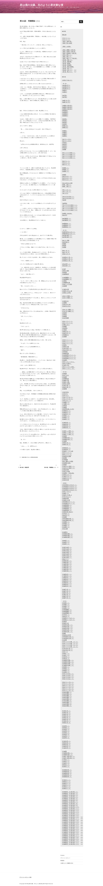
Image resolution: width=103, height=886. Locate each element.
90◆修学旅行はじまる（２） (69, 233)
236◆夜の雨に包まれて (67, 512)
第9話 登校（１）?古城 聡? (69, 58)
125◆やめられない (66, 306)
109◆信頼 (64, 272)
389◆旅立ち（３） (66, 783)
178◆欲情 (64, 405)
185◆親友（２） (66, 417)
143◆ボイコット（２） (67, 341)
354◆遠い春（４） (66, 716)
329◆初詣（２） (66, 668)
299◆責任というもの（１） (68, 618)
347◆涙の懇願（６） (67, 700)
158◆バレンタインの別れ (68, 367)
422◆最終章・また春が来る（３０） (70, 840)
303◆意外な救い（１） (67, 625)
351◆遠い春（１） (66, 711)
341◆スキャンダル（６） (68, 690)
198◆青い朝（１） (66, 442)
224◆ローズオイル (66, 491)
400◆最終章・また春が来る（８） (70, 803)
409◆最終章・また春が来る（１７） (70, 818)
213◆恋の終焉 (65, 469)
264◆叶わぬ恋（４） (67, 552)
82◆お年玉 (64, 215)
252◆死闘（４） (66, 527)
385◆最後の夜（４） (67, 775)
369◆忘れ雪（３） (66, 744)
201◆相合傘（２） (66, 449)
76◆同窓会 (64, 203)
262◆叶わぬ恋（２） (67, 549)
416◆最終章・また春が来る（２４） (70, 830)
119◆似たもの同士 (66, 292)
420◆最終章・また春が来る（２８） (70, 837)
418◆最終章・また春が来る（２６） (70, 834)
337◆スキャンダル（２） (68, 684)
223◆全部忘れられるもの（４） (69, 490)
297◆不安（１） (66, 614)
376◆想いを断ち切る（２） (68, 758)
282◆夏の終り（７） (67, 584)
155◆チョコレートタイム (68, 362)
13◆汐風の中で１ (66, 85)
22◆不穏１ (64, 95)
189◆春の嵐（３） (66, 426)
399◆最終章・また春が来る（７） (70, 802)
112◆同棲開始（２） (67, 279)
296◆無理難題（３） (67, 613)
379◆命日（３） (66, 763)
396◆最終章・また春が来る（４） (70, 797)
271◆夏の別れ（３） (67, 564)
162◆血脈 (64, 377)
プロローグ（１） (66, 38)
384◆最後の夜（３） (67, 773)
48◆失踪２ (64, 144)
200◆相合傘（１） (66, 448)
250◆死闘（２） (66, 523)
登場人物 (64, 34)
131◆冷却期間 (65, 318)
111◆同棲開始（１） (67, 277)
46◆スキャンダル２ (66, 141)
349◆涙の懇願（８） (67, 704)
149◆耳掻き (65, 351)
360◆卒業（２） (66, 727)
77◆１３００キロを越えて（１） (70, 205)
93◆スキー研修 (65, 240)
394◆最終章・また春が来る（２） (70, 793)
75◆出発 (64, 200)
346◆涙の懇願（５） (67, 699)
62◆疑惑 (64, 174)
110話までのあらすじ (67, 80)
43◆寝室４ (64, 136)
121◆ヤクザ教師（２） (67, 297)
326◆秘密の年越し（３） (68, 663)
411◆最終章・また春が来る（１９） (70, 822)
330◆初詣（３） (66, 670)
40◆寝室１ (64, 131)
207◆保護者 (65, 459)
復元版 (36, 457)
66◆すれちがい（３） (67, 179)
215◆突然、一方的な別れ (68, 473)
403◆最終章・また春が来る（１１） (70, 808)
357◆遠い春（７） (66, 721)
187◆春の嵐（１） (66, 422)
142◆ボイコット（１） (67, 340)
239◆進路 (64, 517)
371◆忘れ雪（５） (66, 748)
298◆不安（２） (66, 616)
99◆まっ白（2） (66, 252)
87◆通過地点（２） (66, 225)
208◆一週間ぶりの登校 (67, 461)
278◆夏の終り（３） (67, 577)
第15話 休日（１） (67, 68)
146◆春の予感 (65, 346)
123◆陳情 (64, 303)
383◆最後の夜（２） (67, 771)
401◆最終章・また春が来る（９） (70, 805)
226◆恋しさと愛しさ (67, 495)
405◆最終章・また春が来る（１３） (70, 812)
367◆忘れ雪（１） (66, 741)
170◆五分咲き (65, 392)
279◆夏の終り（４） (67, 579)
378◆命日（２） (66, 761)
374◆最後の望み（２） (67, 754)
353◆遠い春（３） (66, 714)
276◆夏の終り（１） (67, 574)
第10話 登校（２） (67, 60)
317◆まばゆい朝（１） (67, 648)
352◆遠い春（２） (66, 712)
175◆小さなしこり (66, 400)
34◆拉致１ (64, 119)
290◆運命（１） (66, 603)
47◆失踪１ (64, 142)
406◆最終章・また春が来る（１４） (70, 813)
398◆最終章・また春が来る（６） (70, 800)
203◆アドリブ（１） (67, 453)
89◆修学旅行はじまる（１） (69, 232)
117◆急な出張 (65, 289)
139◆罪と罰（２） (66, 333)
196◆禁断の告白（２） (67, 439)
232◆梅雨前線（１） (67, 505)
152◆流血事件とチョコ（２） (69, 356)
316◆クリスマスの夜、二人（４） (70, 646)
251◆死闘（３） (66, 525)
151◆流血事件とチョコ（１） (69, 355)
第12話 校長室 (66, 63)
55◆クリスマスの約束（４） (69, 157)
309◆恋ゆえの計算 (66, 635)
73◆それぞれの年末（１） (68, 196)
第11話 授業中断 (67, 61)
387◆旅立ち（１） (66, 780)
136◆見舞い (65, 328)
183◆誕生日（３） (66, 414)
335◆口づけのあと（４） (68, 679)
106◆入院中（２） (66, 265)
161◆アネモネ (65, 375)
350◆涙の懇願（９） (67, 705)
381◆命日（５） (66, 766)
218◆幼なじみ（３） (67, 478)
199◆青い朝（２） (66, 444)
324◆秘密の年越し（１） (68, 660)
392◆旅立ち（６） (66, 788)
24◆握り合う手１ (66, 100)
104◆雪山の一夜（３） (67, 260)
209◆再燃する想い (66, 463)
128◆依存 (64, 313)
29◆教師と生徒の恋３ (67, 109)
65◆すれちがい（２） (67, 178)
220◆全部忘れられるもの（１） (69, 485)
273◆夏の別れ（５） (67, 567)
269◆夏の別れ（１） (67, 560)
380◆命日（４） (66, 765)
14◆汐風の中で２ (66, 87)
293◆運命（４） (66, 608)
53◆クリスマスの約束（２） (69, 154)
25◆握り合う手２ (66, 102)
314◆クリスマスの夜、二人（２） (70, 643)
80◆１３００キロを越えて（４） (70, 210)
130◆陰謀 (64, 316)
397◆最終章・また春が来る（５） (70, 798)
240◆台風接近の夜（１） (68, 518)
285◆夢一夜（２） (66, 591)
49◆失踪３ (64, 146)
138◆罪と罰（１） (66, 331)
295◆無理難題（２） (67, 611)
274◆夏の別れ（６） (67, 569)
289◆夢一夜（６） (66, 598)
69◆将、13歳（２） (67, 186)
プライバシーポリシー (65, 858)
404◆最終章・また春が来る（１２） (70, 810)
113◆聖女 (64, 281)
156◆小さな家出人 (67, 363)
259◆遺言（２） (66, 542)
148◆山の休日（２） (67, 350)
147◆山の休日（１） (67, 348)
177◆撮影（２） (66, 404)
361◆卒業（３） (66, 729)
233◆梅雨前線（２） (67, 507)
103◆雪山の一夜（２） (67, 259)
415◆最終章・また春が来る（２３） (70, 829)
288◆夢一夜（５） (66, 596)
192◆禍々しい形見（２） (68, 432)
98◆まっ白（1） (66, 250)
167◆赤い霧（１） (66, 385)
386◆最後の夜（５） (67, 776)
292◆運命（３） (66, 606)
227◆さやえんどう (66, 496)
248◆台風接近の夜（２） (68, 520)
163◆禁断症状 (65, 378)
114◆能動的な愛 (66, 282)
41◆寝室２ (64, 132)
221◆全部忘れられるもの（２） (69, 486)
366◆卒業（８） (66, 738)
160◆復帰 (64, 373)
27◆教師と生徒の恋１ (67, 105)
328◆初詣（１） (66, 667)
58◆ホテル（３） (66, 164)
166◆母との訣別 (66, 383)
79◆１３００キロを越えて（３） (70, 208)
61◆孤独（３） (65, 171)
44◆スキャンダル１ (66, 139)
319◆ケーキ (65, 652)
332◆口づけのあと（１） (68, 673)
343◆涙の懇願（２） (67, 694)
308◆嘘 (64, 633)
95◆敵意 (64, 243)
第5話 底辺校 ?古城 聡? (69, 51)
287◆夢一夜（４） (66, 594)
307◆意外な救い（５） (67, 631)
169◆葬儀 (64, 388)
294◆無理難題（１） (67, 609)
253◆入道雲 (65, 528)
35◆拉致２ (64, 120)
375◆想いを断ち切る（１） (68, 756)
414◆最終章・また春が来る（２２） (70, 827)
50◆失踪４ (64, 147)
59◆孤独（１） (65, 168)
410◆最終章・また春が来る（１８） (70, 820)
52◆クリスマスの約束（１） (69, 152)
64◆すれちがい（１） (67, 176)
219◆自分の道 (65, 480)
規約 (30, 877)
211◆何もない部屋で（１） (68, 466)
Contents (62, 855)
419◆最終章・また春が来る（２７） (70, 835)
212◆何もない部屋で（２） (68, 468)
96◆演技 (64, 245)
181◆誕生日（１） (66, 410)
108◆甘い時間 (65, 270)
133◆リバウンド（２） (67, 323)
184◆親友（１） (66, 415)
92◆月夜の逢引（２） (67, 237)
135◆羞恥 (64, 326)
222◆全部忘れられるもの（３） (69, 488)
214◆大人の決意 (66, 471)
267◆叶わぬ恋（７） (67, 557)
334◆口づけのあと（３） (68, 677)
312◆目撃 (64, 640)
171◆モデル (65, 394)
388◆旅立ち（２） (66, 781)
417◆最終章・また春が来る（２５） (70, 832)
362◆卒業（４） (66, 731)
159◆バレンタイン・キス (68, 368)
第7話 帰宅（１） (67, 55)
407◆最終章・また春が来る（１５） (70, 815)
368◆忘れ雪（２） (66, 743)
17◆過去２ (64, 92)
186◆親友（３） (66, 419)
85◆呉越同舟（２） (66, 220)
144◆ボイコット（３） (67, 343)
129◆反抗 (64, 314)
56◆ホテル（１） (66, 161)
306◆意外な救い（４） (67, 630)
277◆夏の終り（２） (67, 576)
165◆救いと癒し (66, 382)
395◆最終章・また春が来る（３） (70, 795)
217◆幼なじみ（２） (67, 476)
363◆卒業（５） (66, 732)
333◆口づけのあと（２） (68, 675)
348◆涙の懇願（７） (67, 702)
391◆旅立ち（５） (66, 786)
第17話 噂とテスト (67, 72)
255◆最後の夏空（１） (67, 534)
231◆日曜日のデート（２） (68, 503)
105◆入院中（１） (66, 264)
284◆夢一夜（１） (66, 589)
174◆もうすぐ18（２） (67, 399)
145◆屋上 (64, 345)
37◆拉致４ (64, 124)
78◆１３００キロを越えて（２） (70, 206)
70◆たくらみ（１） (66, 190)
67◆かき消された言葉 (67, 183)
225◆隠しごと (65, 493)
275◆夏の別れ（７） (67, 571)
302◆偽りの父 (65, 623)
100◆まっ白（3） (66, 254)
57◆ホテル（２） (66, 163)
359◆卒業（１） (66, 726)
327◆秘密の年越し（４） (68, 665)
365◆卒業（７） (66, 736)
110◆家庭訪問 (65, 274)
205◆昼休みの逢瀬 (66, 456)
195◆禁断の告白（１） (67, 437)
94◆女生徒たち (65, 242)
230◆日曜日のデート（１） (68, 501)
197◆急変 (64, 441)
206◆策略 (64, 458)
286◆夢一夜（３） (66, 593)
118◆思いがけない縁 (67, 291)
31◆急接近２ (65, 112)
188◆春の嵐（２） (66, 424)
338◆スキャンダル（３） (68, 685)
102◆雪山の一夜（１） (67, 257)
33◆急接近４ (65, 115)
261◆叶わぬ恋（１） (67, 547)
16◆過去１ (64, 90)
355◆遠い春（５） (66, 717)
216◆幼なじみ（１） (67, 474)
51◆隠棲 (64, 149)
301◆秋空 (64, 621)
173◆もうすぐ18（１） (67, 397)
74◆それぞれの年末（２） (68, 198)
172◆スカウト (65, 395)
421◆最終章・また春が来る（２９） (70, 839)
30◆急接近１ (65, 110)
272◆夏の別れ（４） (67, 566)
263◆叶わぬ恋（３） (67, 550)
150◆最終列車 (65, 353)
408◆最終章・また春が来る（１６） (70, 817)
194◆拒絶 (64, 436)
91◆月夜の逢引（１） (67, 235)
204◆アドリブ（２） (67, 454)
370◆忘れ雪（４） (66, 746)
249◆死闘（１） (66, 522)
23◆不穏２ (64, 97)
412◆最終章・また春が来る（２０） (70, 824)
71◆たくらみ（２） (66, 191)
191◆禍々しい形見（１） (68, 431)
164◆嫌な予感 (65, 380)
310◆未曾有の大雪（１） (68, 636)
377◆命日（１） (66, 759)
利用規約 (62, 860)
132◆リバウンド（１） (67, 321)
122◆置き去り (65, 301)
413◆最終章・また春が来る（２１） (70, 825)
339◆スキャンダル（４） (68, 687)
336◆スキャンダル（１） (68, 682)
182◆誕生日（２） (66, 412)
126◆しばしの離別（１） (68, 309)
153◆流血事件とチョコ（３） (69, 358)
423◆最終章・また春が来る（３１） (70, 842)
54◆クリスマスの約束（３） (69, 156)
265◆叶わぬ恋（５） (67, 554)
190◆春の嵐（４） (66, 427)
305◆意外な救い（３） (67, 628)
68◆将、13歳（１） (67, 184)
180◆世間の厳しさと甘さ (68, 409)
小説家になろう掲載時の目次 (66, 863)
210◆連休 (64, 464)
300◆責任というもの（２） (68, 620)
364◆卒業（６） (66, 734)
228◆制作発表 (65, 498)
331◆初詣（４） (66, 672)
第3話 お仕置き (66, 46)
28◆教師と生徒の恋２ (67, 107)
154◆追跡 (65, 360)
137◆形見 (64, 329)
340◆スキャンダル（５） (68, 689)
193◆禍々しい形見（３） (68, 434)
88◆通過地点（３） (66, 227)
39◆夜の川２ (65, 127)
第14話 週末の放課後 (68, 66)
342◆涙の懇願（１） (67, 692)
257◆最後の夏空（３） (67, 537)
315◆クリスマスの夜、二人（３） (70, 645)
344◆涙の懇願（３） (67, 695)
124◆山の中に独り (66, 304)
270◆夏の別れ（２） (67, 562)
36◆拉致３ (64, 122)
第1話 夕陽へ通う (67, 41)
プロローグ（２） (66, 39)
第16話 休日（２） (67, 70)
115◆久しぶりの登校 (67, 284)
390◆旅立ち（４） (66, 785)
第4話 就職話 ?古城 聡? (69, 50)
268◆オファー (65, 559)
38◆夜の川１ (65, 125)
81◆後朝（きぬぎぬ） (67, 213)
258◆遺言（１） (66, 540)
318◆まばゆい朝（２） (67, 650)
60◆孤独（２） (65, 169)
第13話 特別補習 (67, 65)
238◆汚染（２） (66, 515)
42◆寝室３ (64, 134)
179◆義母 (64, 407)
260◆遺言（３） (66, 544)
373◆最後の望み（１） (67, 753)
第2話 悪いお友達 (67, 43)
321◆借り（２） (66, 655)
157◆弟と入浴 (66, 365)
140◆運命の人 (65, 335)
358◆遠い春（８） (66, 722)
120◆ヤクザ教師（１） (67, 296)
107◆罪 (64, 269)
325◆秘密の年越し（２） (68, 662)
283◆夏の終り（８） (67, 586)
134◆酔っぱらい (66, 324)
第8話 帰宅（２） (67, 56)
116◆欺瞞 (64, 286)
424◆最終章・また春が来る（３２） (70, 844)
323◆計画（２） (66, 658)
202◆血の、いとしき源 (67, 451)
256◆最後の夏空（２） (67, 535)
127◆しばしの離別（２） (68, 311)
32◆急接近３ (65, 114)
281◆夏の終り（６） (67, 582)
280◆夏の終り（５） (67, 581)
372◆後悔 (64, 751)
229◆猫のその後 (66, 500)
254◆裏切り (65, 532)
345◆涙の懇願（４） (67, 697)
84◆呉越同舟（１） (66, 218)
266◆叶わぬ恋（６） (67, 555)
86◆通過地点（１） (66, 223)
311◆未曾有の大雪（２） (68, 638)
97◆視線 (64, 247)
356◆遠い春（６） (66, 719)
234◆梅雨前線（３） (67, 508)
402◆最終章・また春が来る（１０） (70, 807)
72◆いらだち (65, 193)
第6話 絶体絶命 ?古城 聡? (69, 53)
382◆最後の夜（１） (67, 770)
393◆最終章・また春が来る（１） (70, 791)
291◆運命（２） (66, 604)
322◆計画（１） (66, 657)
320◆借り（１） (66, 653)
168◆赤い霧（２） (66, 387)
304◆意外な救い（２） (67, 626)
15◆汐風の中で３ (66, 88)
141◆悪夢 (64, 336)
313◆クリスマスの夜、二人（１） (70, 641)
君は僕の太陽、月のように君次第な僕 (41, 5)
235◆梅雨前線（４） (67, 510)
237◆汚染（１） (66, 513)
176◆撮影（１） (66, 402)
